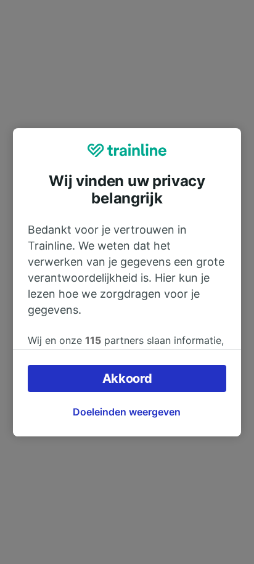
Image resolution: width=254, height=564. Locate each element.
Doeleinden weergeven (127, 412)
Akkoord (127, 378)
